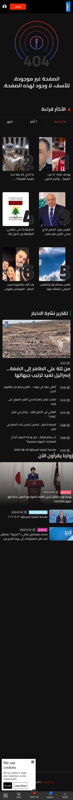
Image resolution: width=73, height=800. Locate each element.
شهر (10, 121)
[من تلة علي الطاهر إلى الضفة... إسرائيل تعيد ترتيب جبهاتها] (36, 349)
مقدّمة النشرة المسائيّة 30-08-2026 (35, 449)
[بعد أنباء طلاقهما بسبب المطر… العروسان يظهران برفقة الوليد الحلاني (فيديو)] (18, 269)
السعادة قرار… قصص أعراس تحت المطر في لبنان (31, 426)
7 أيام (33, 121)
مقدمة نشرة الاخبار (38, 512)
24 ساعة (60, 121)
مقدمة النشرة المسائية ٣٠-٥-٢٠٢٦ (28, 517)
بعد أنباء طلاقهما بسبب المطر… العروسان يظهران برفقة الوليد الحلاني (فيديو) (18, 286)
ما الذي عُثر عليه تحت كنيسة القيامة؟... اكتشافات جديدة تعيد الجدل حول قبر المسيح (21, 176)
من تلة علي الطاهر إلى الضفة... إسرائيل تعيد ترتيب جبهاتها (38, 371)
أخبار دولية (65, 492)
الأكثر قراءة (53, 109)
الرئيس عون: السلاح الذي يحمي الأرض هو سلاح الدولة (56, 231)
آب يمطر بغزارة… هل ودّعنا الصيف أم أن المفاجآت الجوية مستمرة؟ (33, 439)
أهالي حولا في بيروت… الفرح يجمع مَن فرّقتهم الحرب (30, 389)
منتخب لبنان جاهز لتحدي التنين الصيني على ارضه (32, 401)
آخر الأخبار (42, 529)
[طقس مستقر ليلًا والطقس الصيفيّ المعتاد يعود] (54, 269)
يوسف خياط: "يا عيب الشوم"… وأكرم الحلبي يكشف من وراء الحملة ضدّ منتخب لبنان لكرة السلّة (55, 176)
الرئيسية (65, 796)
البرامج (18, 796)
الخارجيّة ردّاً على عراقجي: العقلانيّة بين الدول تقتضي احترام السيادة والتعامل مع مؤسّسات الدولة (18, 231)
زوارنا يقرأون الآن (55, 455)
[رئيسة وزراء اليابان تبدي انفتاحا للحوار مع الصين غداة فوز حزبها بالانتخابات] (36, 483)
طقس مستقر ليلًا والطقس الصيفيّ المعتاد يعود (55, 286)
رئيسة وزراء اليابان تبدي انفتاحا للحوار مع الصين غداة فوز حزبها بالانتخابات (39, 498)
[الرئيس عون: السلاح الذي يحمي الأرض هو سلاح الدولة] (54, 214)
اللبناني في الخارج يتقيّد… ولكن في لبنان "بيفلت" (33, 414)
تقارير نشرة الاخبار (49, 313)
